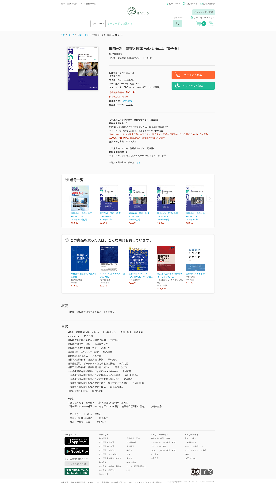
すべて (71, 35)
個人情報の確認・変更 (160, 438)
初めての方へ (174, 4)
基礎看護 (103, 462)
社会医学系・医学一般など (110, 458)
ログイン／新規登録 (203, 12)
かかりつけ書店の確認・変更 (163, 450)
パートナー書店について (195, 446)
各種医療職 (131, 442)
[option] (85, 205)
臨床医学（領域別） (107, 450)
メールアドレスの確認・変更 (163, 442)
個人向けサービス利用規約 (98, 482)
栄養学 (129, 450)
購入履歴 (154, 458)
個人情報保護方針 (78, 482)
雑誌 (79, 35)
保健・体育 (131, 462)
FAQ (187, 454)
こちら (137, 162)
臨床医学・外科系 (106, 446)
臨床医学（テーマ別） (108, 454)
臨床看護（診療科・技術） (110, 466)
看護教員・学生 (133, 438)
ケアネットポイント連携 (195, 450)
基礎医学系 (103, 438)
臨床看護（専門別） (107, 470)
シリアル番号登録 (77, 464)
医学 (87, 35)
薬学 (128, 454)
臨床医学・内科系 (106, 442)
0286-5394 (127, 101)
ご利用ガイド (192, 4)
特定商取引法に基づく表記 (122, 482)
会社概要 (64, 482)
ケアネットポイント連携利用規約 (148, 482)
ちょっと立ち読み (193, 85)
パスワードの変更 (158, 446)
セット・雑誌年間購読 (136, 466)
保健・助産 (103, 474)
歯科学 (129, 458)
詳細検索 (177, 18)
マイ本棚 (154, 454)
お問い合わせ (209, 4)
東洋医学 (130, 446)
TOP (63, 35)
